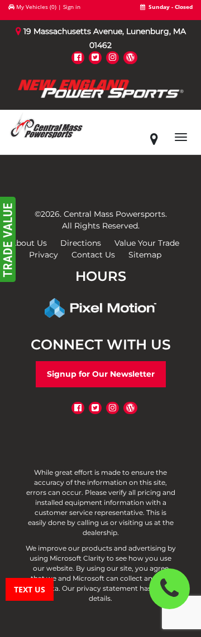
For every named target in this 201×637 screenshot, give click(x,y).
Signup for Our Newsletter (101, 374)
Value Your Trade (146, 243)
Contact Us (93, 255)
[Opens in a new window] (78, 57)
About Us (29, 243)
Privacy (43, 255)
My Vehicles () (36, 7)
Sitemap (144, 255)
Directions (80, 243)
